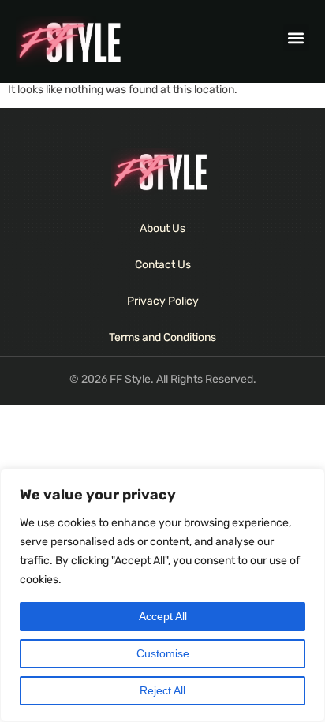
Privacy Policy (163, 301)
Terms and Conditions (162, 337)
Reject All (162, 690)
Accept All (163, 616)
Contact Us (163, 264)
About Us (162, 228)
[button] (296, 37)
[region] (162, 595)
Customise (162, 653)
